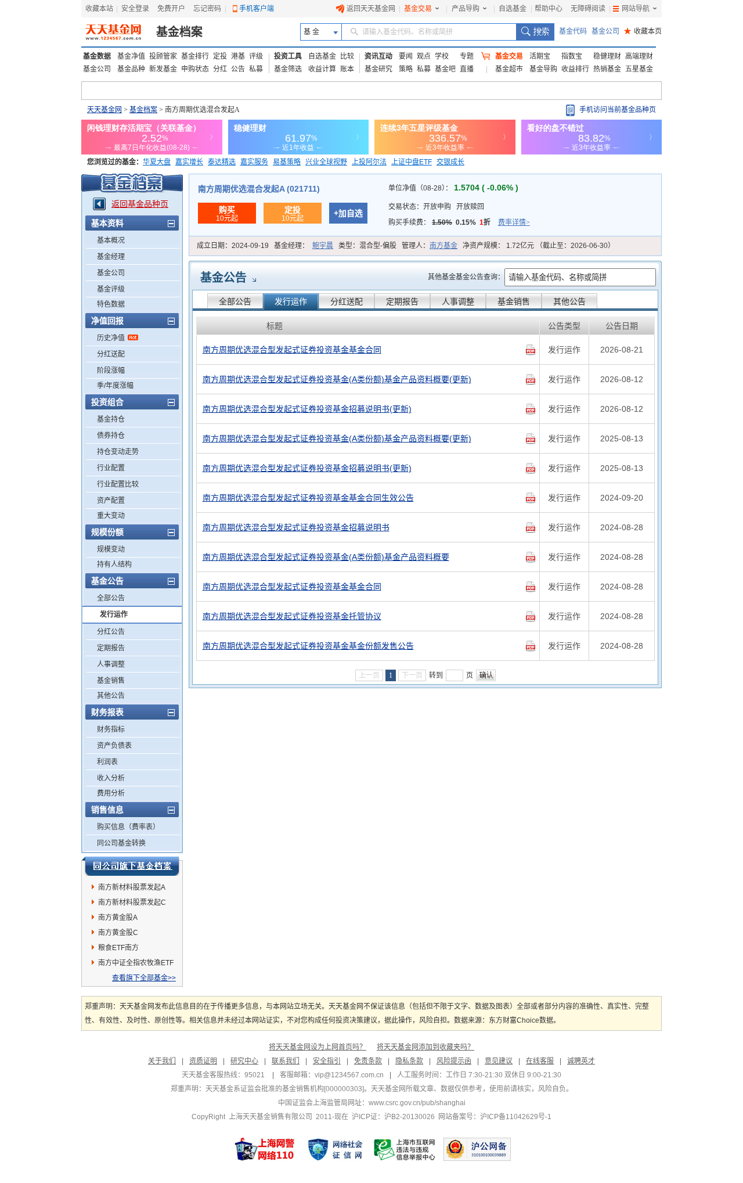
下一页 (412, 675)
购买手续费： (459, 222)
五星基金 (639, 69)
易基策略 (287, 162)
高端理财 (639, 56)
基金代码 (573, 31)
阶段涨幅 (111, 370)
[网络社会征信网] (335, 1149)
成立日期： (233, 246)
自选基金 (512, 9)
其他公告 (111, 696)
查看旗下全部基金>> (144, 978)
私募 (256, 69)
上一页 (369, 675)
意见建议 (499, 1061)
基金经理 (111, 257)
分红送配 (111, 354)
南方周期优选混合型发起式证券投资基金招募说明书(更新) (307, 408)
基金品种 (131, 69)
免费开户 (171, 9)
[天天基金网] (114, 32)
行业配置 (111, 468)
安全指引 (327, 1061)
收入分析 (111, 778)
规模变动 (111, 549)
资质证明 (203, 1061)
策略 (406, 69)
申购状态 (195, 69)
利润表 (107, 762)
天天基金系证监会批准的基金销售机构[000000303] (284, 1089)
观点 (424, 56)
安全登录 (135, 9)
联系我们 (286, 1061)
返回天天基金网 (371, 9)
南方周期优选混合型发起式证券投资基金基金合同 (292, 349)
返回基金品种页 (139, 203)
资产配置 (111, 501)
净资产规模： (539, 246)
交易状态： (436, 207)
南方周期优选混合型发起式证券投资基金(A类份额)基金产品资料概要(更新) (337, 379)
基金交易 (418, 9)
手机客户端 (256, 9)
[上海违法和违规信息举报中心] (405, 1149)
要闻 (406, 56)
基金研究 (378, 69)
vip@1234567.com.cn (349, 1075)
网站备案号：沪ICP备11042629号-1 (494, 1117)
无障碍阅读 (588, 9)
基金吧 (445, 69)
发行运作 (114, 614)
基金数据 (97, 56)
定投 (220, 56)
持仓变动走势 (118, 452)
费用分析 (111, 793)
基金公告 (223, 277)
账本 (347, 69)
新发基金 (163, 69)
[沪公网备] (477, 1149)
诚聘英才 (581, 1061)
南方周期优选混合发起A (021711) (259, 188)
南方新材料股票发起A (131, 887)
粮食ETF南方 (118, 948)
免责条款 (368, 1061)
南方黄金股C (118, 933)
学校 (442, 56)
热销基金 (607, 69)
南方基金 (443, 246)
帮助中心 (548, 9)
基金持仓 (111, 419)
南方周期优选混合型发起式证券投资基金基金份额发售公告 (308, 645)
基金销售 (111, 681)
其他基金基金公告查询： (466, 277)
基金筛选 (288, 69)
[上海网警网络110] (265, 1149)
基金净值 (131, 56)
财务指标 (111, 729)
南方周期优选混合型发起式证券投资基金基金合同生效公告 (308, 497)
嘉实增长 (189, 162)
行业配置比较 (118, 484)
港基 (238, 56)
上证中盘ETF (411, 162)
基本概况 (111, 240)
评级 (256, 56)
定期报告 (111, 648)
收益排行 (575, 69)
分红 (220, 69)
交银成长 (450, 162)
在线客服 (540, 1061)
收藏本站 (99, 9)
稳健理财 (607, 56)
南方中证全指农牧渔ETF (136, 963)
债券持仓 (111, 436)
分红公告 (111, 632)
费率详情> (514, 222)
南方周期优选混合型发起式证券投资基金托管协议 (292, 616)
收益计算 (322, 69)
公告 (238, 69)
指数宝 (571, 56)
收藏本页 (643, 31)
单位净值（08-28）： (453, 188)
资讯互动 (378, 56)
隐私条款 (409, 1061)
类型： (367, 246)
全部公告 (111, 598)
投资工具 (288, 56)
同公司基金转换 (121, 843)
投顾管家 (163, 56)
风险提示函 (454, 1061)
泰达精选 (222, 162)
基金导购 (543, 69)
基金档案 (179, 32)
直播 (467, 69)
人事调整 (111, 664)
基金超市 (509, 69)
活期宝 (539, 56)
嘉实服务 (254, 162)
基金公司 (605, 31)
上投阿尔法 (369, 162)
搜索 (535, 32)
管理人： (429, 246)
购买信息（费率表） (128, 827)
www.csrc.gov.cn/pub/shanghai (417, 1103)
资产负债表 (114, 746)
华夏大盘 (157, 162)
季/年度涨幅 (115, 386)
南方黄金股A (118, 918)
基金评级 (111, 289)
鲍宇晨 (322, 246)
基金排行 (195, 56)
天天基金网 (104, 110)
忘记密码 (207, 9)
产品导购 (465, 9)
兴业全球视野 (326, 162)
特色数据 (111, 304)
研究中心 (244, 1061)
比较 (347, 56)
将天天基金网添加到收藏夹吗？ (425, 1047)
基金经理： (303, 246)
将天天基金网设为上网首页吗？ (317, 1047)
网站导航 (636, 9)
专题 (467, 56)
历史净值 (111, 338)
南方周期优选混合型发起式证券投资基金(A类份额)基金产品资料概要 (326, 557)
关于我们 (162, 1061)
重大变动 (111, 516)
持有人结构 (114, 564)
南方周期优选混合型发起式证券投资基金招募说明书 (296, 527)
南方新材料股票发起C (132, 902)
